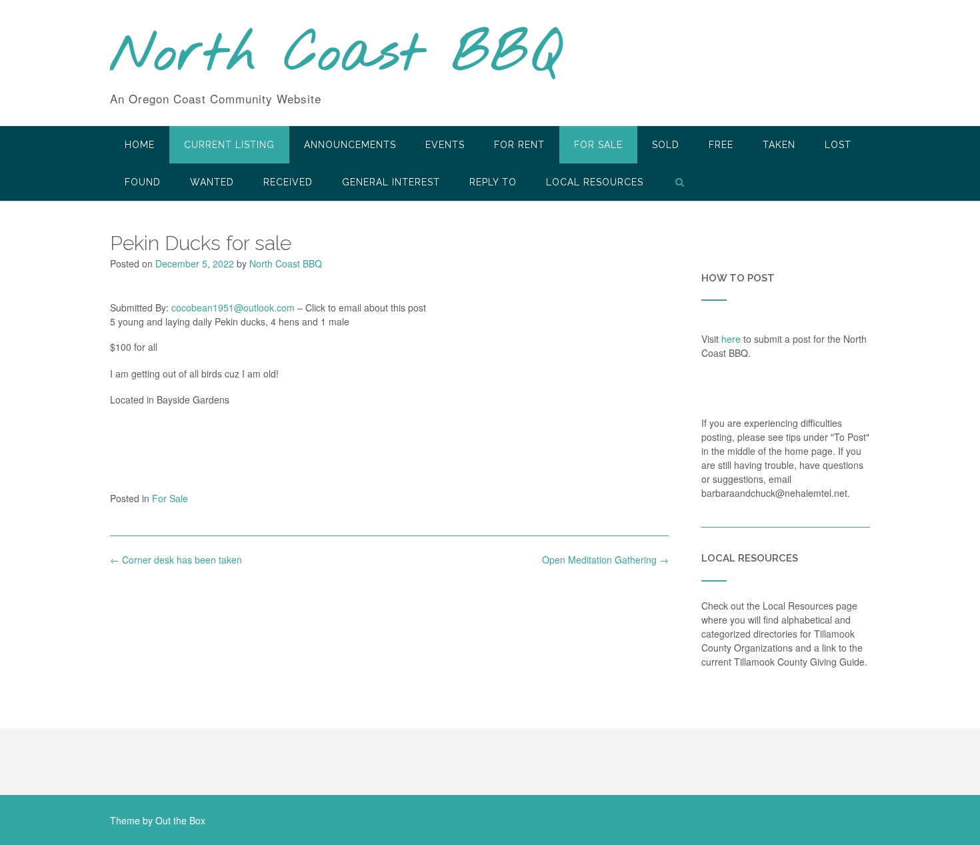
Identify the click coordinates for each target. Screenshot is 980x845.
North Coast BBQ (335, 55)
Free (721, 144)
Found (143, 182)
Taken (779, 144)
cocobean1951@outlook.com (233, 307)
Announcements (350, 144)
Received (288, 182)
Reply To (493, 182)
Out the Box (180, 820)
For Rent (519, 144)
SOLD (665, 144)
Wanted (212, 182)
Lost (838, 144)
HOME (140, 144)
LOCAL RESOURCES (594, 182)
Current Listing (229, 144)
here (731, 338)
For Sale (598, 144)
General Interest (391, 182)
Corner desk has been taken (176, 559)
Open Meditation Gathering (605, 559)
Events (445, 144)
